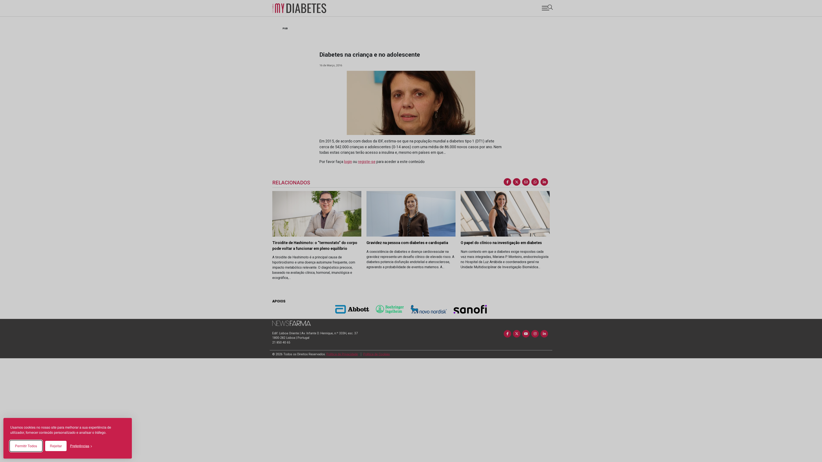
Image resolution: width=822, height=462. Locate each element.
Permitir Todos (26, 445)
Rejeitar (56, 445)
